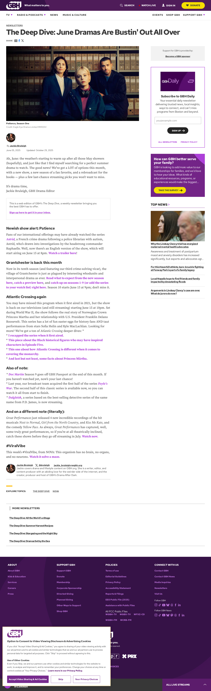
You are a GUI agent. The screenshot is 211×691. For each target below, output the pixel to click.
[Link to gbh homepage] (13, 5)
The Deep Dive (41, 491)
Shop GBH (173, 14)
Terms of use (112, 570)
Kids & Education (17, 576)
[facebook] (175, 604)
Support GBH (192, 14)
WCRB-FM (125, 620)
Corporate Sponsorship (69, 588)
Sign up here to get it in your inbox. (30, 212)
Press (11, 594)
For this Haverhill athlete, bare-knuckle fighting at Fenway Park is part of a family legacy (177, 268)
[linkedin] (179, 604)
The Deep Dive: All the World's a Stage (29, 518)
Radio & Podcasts (30, 14)
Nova (56, 491)
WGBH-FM (111, 620)
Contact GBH (161, 570)
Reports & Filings (115, 594)
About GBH (14, 570)
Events (157, 14)
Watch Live (148, 5)
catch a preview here (28, 283)
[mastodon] (172, 614)
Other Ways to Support (69, 605)
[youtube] (163, 604)
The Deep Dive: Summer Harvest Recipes (31, 525)
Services (12, 582)
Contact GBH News (164, 576)
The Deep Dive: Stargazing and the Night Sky (33, 533)
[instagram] (156, 604)
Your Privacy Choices (86, 679)
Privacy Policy (189, 142)
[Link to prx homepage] (129, 656)
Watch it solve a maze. (45, 457)
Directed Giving (65, 594)
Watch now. (90, 436)
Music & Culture (75, 14)
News (54, 14)
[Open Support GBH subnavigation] (204, 15)
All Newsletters (167, 142)
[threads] (172, 604)
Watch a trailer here (62, 253)
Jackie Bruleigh (18, 145)
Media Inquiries (162, 582)
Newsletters (14, 25)
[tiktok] (159, 604)
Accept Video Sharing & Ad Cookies (28, 679)
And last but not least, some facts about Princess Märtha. (48, 359)
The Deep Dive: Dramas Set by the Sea (29, 541)
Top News (159, 205)
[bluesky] (167, 604)
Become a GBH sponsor (177, 56)
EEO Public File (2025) (117, 599)
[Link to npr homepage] (112, 656)
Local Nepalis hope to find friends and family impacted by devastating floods (175, 280)
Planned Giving (65, 599)
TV (8, 14)
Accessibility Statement (118, 588)
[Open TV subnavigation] (11, 15)
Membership (63, 582)
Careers (12, 588)
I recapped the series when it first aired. (36, 336)
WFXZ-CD (139, 614)
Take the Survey (168, 190)
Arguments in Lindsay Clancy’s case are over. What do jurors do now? (175, 292)
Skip (60, 679)
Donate (195, 5)
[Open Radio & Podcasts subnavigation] (45, 15)
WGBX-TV (125, 614)
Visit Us (158, 594)
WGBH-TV (111, 614)
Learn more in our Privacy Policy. (65, 670)
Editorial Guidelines (116, 576)
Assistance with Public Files (120, 605)
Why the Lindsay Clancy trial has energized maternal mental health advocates (174, 245)
